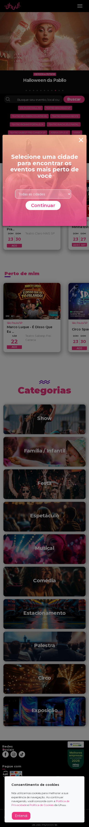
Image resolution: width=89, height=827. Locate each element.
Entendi (21, 816)
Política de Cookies (41, 805)
